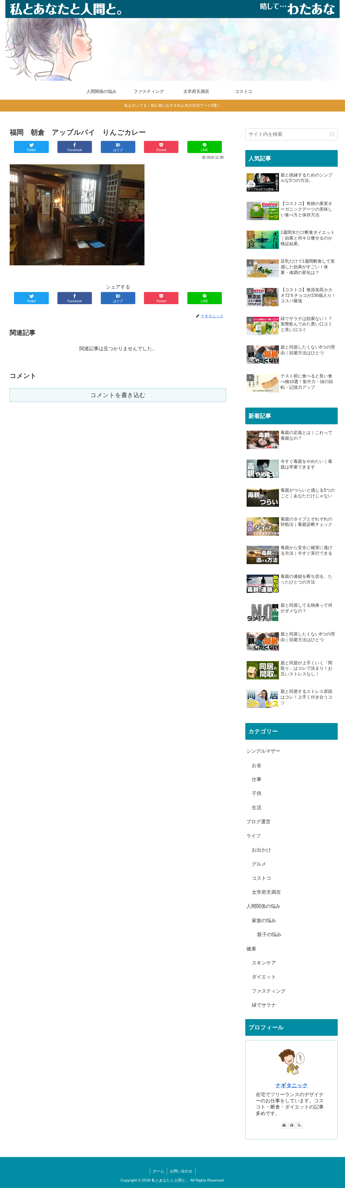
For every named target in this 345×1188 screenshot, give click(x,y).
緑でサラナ (264, 1005)
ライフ (253, 836)
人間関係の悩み (263, 906)
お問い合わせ (181, 1171)
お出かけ (261, 850)
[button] (332, 134)
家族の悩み (264, 920)
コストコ (261, 878)
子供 (256, 793)
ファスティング (269, 991)
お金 (256, 765)
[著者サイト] (284, 1125)
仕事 (256, 779)
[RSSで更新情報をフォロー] (299, 1125)
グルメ (259, 864)
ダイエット (264, 976)
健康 (251, 948)
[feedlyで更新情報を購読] (291, 1125)
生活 (256, 807)
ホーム (158, 1171)
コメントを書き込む (118, 395)
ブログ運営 (258, 821)
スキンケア (264, 962)
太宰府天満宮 (266, 892)
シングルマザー (263, 751)
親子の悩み (269, 934)
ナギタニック (291, 1085)
